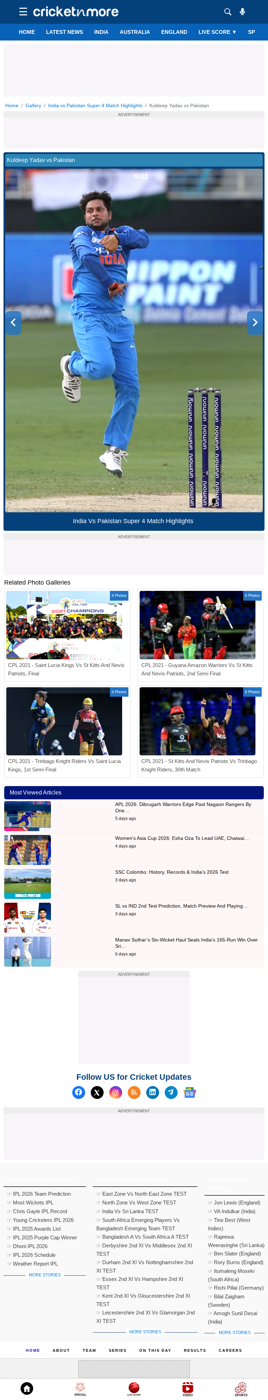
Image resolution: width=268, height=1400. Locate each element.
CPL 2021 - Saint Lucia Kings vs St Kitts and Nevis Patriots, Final (66, 669)
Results (195, 1350)
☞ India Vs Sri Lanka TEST (127, 1211)
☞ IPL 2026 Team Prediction (39, 1194)
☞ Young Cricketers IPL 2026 (40, 1220)
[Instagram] (115, 1092)
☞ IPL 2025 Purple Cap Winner (42, 1237)
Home (27, 32)
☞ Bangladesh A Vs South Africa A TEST (142, 1237)
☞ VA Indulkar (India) (231, 1211)
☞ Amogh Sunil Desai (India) (232, 1314)
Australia (135, 32)
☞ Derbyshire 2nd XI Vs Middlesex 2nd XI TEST (144, 1246)
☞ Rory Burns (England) (235, 1262)
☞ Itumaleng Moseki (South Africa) (231, 1272)
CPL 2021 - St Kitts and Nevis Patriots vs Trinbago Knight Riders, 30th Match (199, 765)
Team (89, 1350)
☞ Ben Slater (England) (234, 1253)
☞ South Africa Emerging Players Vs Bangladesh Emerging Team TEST (138, 1221)
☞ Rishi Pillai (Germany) (236, 1288)
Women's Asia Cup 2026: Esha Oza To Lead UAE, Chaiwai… (182, 838)
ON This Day (155, 1350)
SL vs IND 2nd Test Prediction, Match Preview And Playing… (181, 906)
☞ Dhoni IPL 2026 (27, 1246)
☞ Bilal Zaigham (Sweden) (226, 1297)
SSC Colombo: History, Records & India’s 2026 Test (172, 872)
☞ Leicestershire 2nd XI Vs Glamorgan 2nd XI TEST (145, 1313)
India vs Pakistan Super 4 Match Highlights (95, 105)
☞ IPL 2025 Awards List (34, 1229)
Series (118, 1350)
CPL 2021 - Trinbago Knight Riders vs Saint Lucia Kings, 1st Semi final (64, 765)
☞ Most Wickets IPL (30, 1202)
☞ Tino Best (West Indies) (229, 1221)
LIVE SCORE (218, 32)
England (174, 32)
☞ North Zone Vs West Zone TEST (136, 1202)
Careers (230, 1350)
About (61, 1350)
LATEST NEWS (64, 32)
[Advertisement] (134, 59)
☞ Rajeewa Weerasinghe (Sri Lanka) (236, 1237)
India (101, 32)
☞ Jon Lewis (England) (234, 1202)
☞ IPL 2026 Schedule (31, 1255)
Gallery (33, 105)
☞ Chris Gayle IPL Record (37, 1211)
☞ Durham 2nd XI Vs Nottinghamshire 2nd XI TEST (144, 1263)
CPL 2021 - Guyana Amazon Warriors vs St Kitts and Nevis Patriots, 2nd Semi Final (197, 669)
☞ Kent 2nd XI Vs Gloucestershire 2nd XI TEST (143, 1296)
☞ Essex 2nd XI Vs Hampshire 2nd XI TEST (139, 1280)
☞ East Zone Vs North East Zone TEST (141, 1194)
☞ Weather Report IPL (32, 1264)
